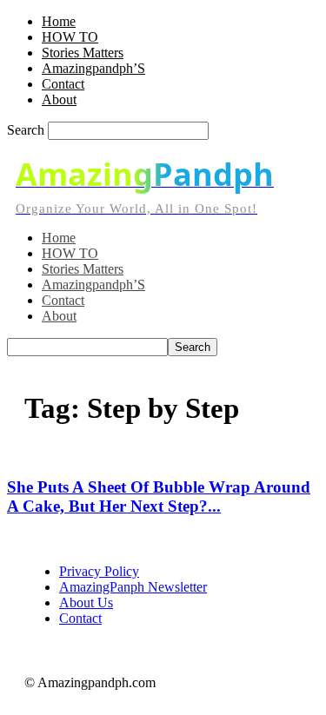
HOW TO (70, 37)
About (59, 99)
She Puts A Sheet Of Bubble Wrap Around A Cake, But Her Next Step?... (158, 496)
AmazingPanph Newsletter (133, 586)
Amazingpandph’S (93, 68)
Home (59, 21)
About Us (86, 602)
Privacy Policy (99, 571)
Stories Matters (82, 52)
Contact (63, 83)
